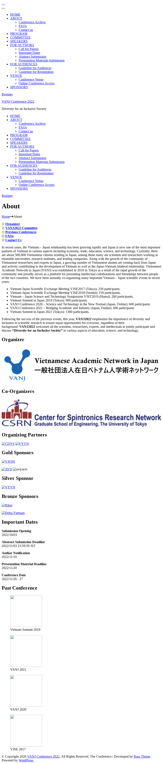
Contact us (26, 30)
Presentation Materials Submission (42, 60)
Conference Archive (32, 22)
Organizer (12, 224)
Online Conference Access (36, 83)
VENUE (16, 75)
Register (7, 94)
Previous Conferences (21, 232)
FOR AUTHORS (22, 45)
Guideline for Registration (36, 72)
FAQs (23, 26)
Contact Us (13, 240)
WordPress (26, 760)
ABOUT (16, 18)
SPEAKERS (19, 41)
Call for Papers (29, 49)
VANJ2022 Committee (21, 228)
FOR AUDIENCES (23, 64)
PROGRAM (18, 33)
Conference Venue (31, 79)
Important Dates (29, 53)
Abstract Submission (32, 56)
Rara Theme (142, 756)
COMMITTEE (20, 37)
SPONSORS (19, 87)
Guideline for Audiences (35, 68)
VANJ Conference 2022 (18, 101)
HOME (15, 14)
